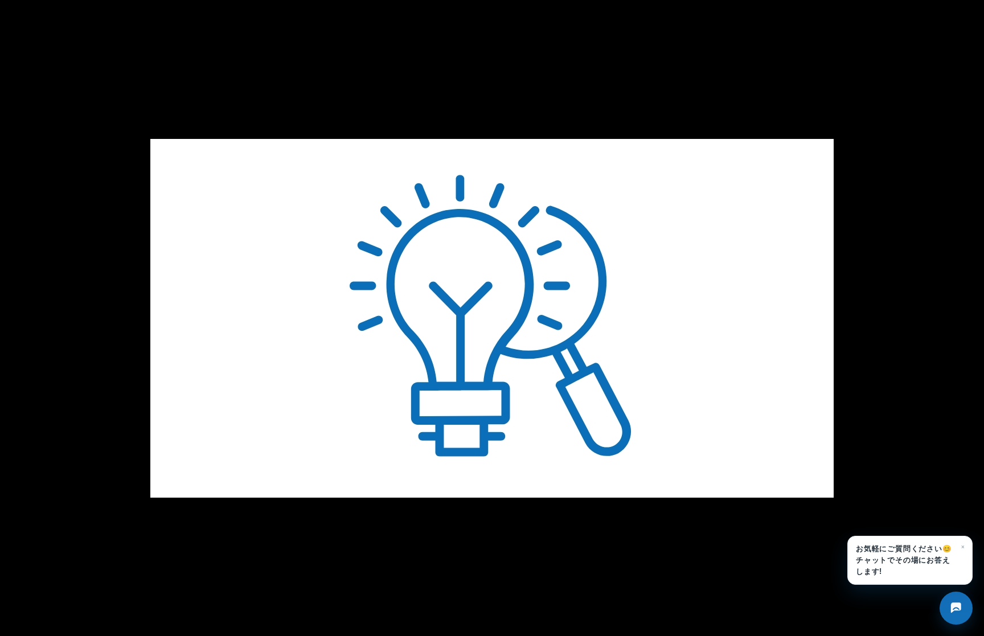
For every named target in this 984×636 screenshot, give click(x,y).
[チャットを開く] (956, 608)
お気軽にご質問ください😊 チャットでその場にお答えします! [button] (910, 558)
